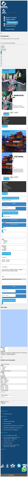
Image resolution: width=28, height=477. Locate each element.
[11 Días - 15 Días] (14, 388)
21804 (4, 227)
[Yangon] (14, 248)
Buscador (3, 49)
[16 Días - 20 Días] (14, 261)
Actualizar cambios (10, 354)
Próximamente (12, 22)
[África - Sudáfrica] (14, 381)
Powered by (7, 475)
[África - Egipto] (14, 378)
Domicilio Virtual (8, 443)
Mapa (2, 46)
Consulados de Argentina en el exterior (14, 425)
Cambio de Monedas (9, 421)
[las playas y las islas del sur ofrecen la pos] (14, 279)
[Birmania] (14, 240)
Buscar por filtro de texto (8, 300)
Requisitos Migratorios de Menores (13, 427)
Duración (3, 384)
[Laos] (14, 243)
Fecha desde (4, 390)
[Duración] (1, 58)
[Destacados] (1, 52)
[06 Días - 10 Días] (14, 260)
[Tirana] (14, 374)
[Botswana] (14, 367)
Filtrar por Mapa (6, 253)
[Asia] (14, 232)
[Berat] (14, 373)
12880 (4, 223)
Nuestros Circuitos (11, 17)
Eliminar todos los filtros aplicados (10, 198)
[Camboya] (14, 242)
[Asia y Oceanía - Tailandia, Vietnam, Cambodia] (14, 269)
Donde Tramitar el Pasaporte (11, 430)
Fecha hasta (4, 395)
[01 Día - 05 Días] (14, 385)
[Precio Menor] (1, 61)
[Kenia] (14, 369)
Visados (6, 419)
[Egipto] (14, 368)
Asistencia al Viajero (11, 24)
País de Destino (5, 364)
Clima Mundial (7, 423)
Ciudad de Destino (6, 371)
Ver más (6, 114)
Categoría (3, 377)
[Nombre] (1, 55)
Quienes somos (8, 414)
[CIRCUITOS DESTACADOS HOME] (14, 271)
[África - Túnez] (14, 382)
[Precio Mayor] (1, 64)
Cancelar (3, 354)
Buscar (3, 403)
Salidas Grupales (10, 19)
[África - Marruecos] (14, 380)
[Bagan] (14, 247)
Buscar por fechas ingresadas (10, 212)
